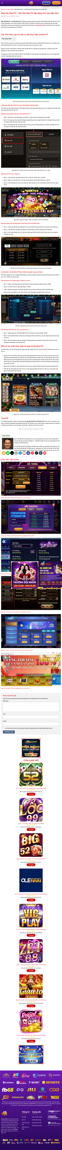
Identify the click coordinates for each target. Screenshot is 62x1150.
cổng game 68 (40, 25)
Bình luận (6, 701)
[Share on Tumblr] (39, 429)
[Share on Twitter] (25, 429)
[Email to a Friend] (28, 429)
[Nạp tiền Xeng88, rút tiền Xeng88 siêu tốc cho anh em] (31, 669)
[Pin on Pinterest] (31, 429)
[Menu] (2, 3)
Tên (4, 714)
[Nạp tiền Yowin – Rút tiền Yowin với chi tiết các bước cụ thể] (31, 631)
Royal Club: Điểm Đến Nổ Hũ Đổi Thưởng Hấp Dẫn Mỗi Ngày (31, 1035)
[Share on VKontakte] (34, 429)
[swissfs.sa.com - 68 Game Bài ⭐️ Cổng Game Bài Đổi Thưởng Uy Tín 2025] (31, 3)
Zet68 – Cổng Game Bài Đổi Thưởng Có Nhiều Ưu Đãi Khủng (31, 964)
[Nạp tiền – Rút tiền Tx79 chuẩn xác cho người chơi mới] (31, 593)
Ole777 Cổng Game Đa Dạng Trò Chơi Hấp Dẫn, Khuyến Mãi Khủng (31, 894)
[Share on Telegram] (42, 429)
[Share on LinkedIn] (36, 429)
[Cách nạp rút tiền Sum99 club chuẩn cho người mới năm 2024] (31, 517)
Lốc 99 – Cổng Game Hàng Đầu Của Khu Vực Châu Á (31, 823)
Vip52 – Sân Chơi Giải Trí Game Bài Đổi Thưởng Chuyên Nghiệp (31, 788)
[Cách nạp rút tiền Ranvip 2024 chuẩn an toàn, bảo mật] (31, 479)
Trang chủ (3, 9)
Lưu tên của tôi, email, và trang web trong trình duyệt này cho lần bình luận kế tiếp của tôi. (28, 728)
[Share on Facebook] (23, 429)
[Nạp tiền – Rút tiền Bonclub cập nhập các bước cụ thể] (31, 555)
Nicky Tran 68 (16, 16)
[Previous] (18, 590)
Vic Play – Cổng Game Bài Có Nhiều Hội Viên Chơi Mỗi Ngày (31, 929)
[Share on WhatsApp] (20, 429)
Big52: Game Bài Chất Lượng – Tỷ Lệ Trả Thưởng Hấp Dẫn (31, 859)
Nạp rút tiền (10, 9)
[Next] (23, 590)
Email (5, 721)
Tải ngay (31, 794)
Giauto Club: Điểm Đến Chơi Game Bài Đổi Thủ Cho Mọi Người (31, 1000)
